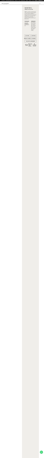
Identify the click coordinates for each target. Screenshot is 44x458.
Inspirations (23, 0)
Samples (30, 0)
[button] (40, 3)
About (33, 0)
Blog (19, 0)
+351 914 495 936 (8, 0)
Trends (27, 0)
